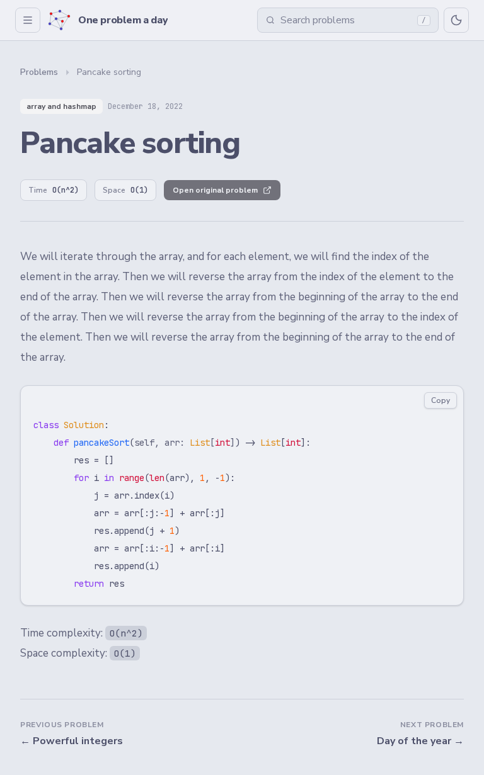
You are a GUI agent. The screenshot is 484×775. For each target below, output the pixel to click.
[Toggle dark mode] (456, 20)
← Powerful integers (71, 741)
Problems (39, 72)
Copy (440, 400)
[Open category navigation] (27, 20)
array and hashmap (61, 106)
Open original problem (215, 190)
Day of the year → (420, 741)
